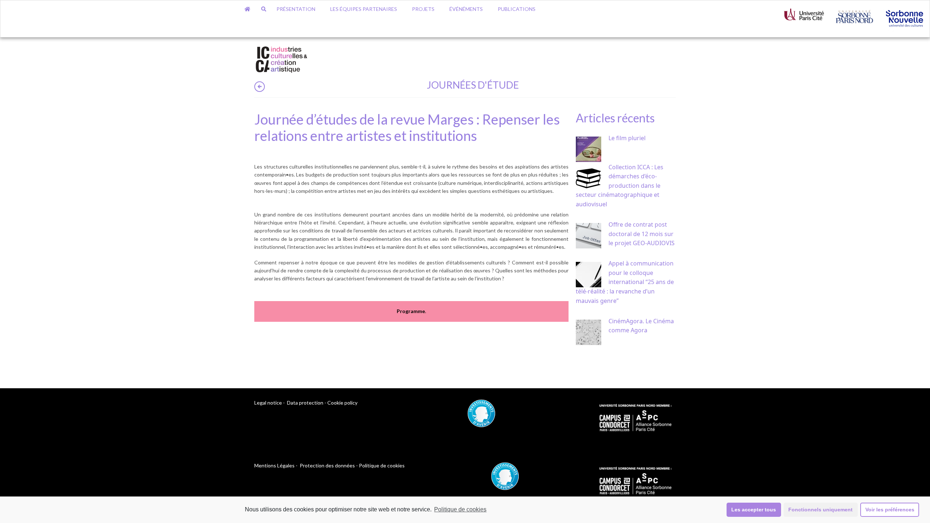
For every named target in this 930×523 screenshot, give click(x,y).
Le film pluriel (627, 138)
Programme (411, 311)
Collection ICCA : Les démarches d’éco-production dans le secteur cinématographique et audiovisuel (619, 185)
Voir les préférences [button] (889, 509)
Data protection (305, 403)
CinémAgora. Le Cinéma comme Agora (641, 326)
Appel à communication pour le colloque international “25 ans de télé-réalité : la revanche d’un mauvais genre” (625, 281)
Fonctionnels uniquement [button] (820, 509)
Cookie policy (342, 403)
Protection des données (327, 465)
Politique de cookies (460, 509)
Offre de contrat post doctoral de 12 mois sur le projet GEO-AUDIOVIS (641, 233)
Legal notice (268, 403)
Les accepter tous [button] (753, 509)
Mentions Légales (274, 465)
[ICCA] (281, 58)
